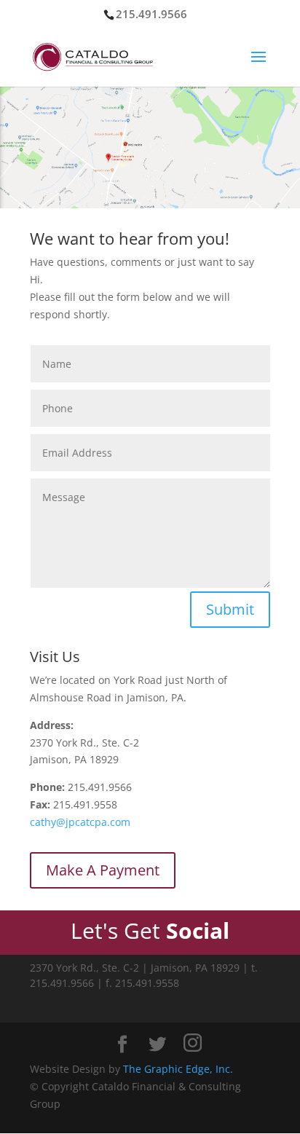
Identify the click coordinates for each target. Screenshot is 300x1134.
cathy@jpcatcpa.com (80, 822)
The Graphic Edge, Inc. (178, 1069)
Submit (230, 609)
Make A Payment (102, 870)
